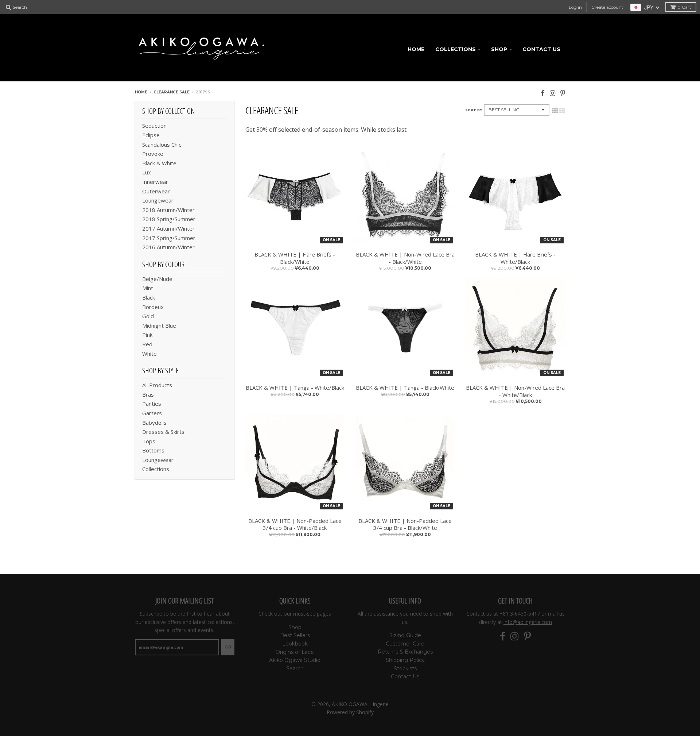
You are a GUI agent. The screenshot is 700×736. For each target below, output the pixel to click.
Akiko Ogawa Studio (294, 660)
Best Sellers (295, 635)
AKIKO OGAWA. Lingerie (360, 704)
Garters (152, 413)
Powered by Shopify (350, 712)
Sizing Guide (405, 635)
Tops (148, 441)
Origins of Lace (295, 652)
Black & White (159, 163)
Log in (575, 7)
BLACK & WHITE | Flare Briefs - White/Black (515, 258)
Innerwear (155, 181)
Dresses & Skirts (163, 431)
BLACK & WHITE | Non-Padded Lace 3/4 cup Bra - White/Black (295, 524)
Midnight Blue (159, 325)
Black (148, 297)
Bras (148, 394)
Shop (499, 49)
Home (416, 49)
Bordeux (153, 307)
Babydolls (154, 422)
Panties (151, 403)
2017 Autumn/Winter (168, 228)
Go (228, 647)
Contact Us (541, 49)
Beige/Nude (157, 278)
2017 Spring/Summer (168, 238)
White (149, 353)
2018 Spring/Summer (168, 219)
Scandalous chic (161, 144)
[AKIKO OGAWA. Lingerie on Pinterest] (562, 93)
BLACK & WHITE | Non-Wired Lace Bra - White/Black (515, 391)
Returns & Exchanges (405, 651)
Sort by (473, 110)
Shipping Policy (405, 660)
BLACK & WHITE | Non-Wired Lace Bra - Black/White (405, 258)
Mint (147, 288)
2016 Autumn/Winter (168, 247)
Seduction (154, 125)
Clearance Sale (171, 92)
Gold (148, 316)
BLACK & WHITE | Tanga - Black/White (405, 387)
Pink (147, 334)
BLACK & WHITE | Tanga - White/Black (295, 387)
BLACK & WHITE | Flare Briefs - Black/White (294, 258)
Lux (146, 172)
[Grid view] (555, 110)
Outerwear (156, 191)
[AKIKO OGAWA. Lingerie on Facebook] (543, 93)
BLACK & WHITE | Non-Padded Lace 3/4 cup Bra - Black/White (405, 524)
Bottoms (153, 450)
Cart (684, 7)
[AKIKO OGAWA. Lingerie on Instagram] (552, 93)
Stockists (405, 668)
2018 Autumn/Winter (168, 209)
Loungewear (158, 200)
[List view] (562, 110)
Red (147, 344)
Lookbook (295, 643)
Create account (607, 7)
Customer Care (405, 643)
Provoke (152, 153)
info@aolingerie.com (527, 622)
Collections (455, 49)
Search (295, 668)
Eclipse (151, 135)
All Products (157, 385)
